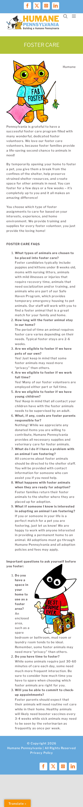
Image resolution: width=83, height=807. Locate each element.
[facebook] (43, 766)
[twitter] (53, 766)
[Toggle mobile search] (65, 16)
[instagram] (63, 766)
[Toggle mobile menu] (74, 16)
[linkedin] (73, 766)
